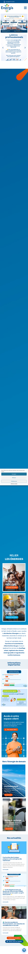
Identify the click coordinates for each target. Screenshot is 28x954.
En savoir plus (8, 794)
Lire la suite (5, 869)
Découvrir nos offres (11, 587)
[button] (3, 48)
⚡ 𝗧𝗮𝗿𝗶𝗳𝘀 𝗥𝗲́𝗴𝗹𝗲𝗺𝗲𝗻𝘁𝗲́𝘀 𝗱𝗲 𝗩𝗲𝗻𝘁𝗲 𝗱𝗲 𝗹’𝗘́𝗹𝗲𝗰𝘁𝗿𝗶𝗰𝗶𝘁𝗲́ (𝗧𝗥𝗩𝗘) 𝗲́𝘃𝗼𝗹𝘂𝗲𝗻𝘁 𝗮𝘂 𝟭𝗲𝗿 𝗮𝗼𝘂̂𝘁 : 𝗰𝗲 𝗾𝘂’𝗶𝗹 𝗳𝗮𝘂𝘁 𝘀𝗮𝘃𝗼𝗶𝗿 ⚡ (13, 892)
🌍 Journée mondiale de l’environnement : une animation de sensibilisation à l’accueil (14, 923)
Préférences (14, 481)
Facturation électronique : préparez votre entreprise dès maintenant (12, 859)
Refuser (14, 477)
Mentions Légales (14, 483)
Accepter (14, 474)
